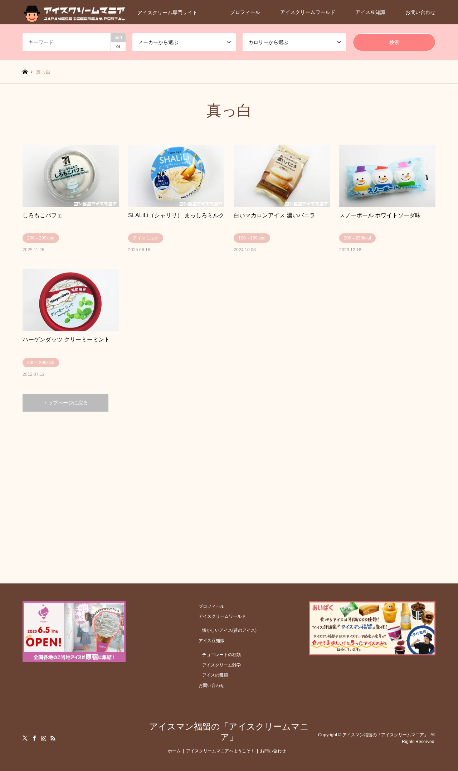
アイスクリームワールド (307, 12)
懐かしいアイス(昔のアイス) (229, 630)
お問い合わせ (420, 12)
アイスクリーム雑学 (221, 665)
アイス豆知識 (370, 12)
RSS (52, 738)
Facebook (34, 738)
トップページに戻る (65, 403)
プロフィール (245, 12)
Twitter (25, 738)
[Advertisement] (229, 480)
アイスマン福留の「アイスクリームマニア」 (229, 732)
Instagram (43, 738)
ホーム (174, 750)
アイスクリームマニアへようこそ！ (220, 750)
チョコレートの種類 (221, 654)
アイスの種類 (215, 675)
